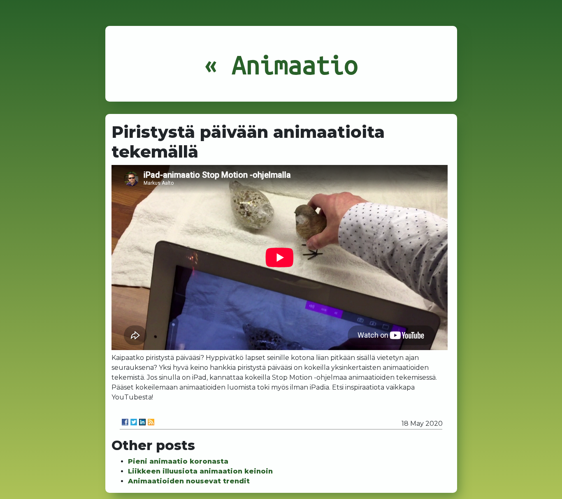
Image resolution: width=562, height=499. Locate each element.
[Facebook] (125, 422)
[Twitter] (133, 422)
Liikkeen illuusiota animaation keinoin (200, 471)
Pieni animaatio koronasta (178, 461)
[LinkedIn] (142, 422)
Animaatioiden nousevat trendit (189, 481)
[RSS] (151, 422)
